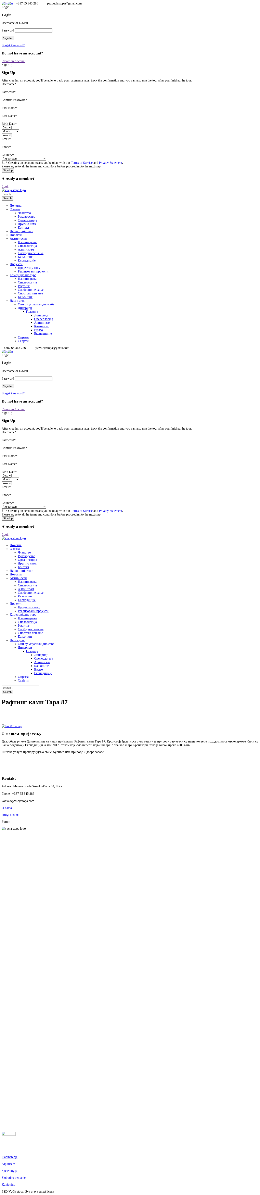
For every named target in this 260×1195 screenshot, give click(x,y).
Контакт (23, 227)
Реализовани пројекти (33, 271)
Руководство (26, 216)
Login (5, 186)
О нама (15, 209)
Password (8, 30)
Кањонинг (25, 256)
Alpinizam (8, 1164)
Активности (18, 238)
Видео (38, 330)
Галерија (32, 311)
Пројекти (16, 264)
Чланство (24, 213)
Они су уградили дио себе (36, 304)
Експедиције (27, 260)
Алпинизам (26, 249)
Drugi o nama (10, 814)
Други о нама (27, 224)
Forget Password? (13, 45)
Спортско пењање (30, 293)
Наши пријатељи (21, 231)
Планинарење (27, 242)
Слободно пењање (30, 253)
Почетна (16, 205)
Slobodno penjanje (14, 1177)
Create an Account (13, 61)
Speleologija (9, 1170)
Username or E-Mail (15, 23)
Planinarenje (9, 1157)
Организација (27, 220)
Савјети (23, 341)
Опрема (23, 337)
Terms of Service (82, 162)
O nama (7, 808)
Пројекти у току (29, 267)
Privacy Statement (110, 162)
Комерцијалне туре (23, 275)
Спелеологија (27, 245)
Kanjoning (8, 1184)
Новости (16, 235)
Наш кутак (17, 300)
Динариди (25, 308)
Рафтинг (24, 286)
